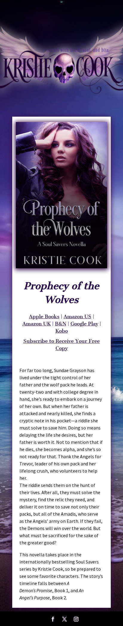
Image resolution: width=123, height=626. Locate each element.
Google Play (84, 324)
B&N (60, 324)
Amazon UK (36, 324)
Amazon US (77, 316)
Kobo (61, 331)
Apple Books (44, 316)
